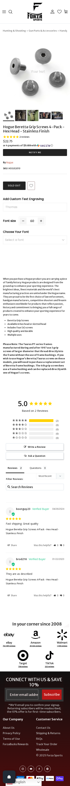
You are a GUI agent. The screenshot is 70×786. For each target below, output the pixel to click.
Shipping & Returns (48, 733)
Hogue (9, 162)
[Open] (9, 777)
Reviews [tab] (12, 468)
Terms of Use (11, 738)
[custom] (23, 769)
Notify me (35, 152)
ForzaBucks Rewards (15, 744)
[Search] (12, 12)
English (19, 782)
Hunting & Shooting (14, 30)
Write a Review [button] (37, 447)
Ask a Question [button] (36, 455)
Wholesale (42, 749)
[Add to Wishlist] (31, 186)
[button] (35, 145)
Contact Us (43, 727)
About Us (8, 727)
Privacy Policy (11, 733)
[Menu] (4, 12)
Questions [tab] (35, 468)
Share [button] (13, 545)
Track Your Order (46, 744)
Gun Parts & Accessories (43, 30)
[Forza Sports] (35, 11)
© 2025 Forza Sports (49, 755)
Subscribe (52, 694)
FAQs (39, 738)
